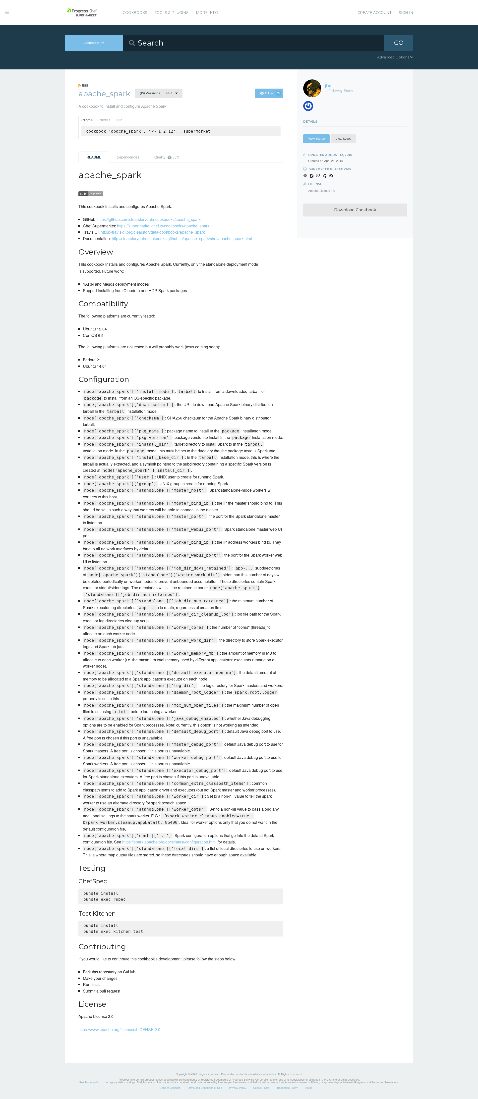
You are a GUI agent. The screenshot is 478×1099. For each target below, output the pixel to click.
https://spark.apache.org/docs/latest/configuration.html (169, 842)
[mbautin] (310, 107)
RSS (84, 85)
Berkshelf (103, 120)
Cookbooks (135, 12)
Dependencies (128, 157)
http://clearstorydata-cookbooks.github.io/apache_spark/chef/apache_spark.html (182, 238)
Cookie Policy (261, 1088)
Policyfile (87, 120)
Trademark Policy (287, 1088)
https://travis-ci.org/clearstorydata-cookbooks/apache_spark (153, 232)
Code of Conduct (170, 1088)
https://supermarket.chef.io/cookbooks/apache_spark (163, 226)
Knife (118, 120)
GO (399, 42)
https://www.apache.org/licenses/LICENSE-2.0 (119, 1029)
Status (308, 1088)
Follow (272, 93)
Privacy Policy (237, 1088)
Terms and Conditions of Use (204, 1088)
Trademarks (92, 1082)
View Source (316, 138)
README (93, 157)
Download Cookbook (355, 210)
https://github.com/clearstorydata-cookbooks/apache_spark (149, 219)
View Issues (343, 138)
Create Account (374, 12)
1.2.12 (156, 93)
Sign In (406, 12)
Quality (166, 157)
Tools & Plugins (171, 12)
